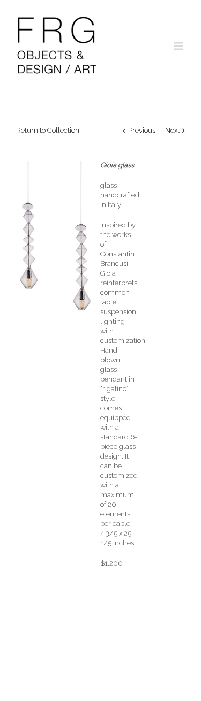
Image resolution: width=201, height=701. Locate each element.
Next (172, 130)
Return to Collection (47, 130)
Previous (141, 130)
